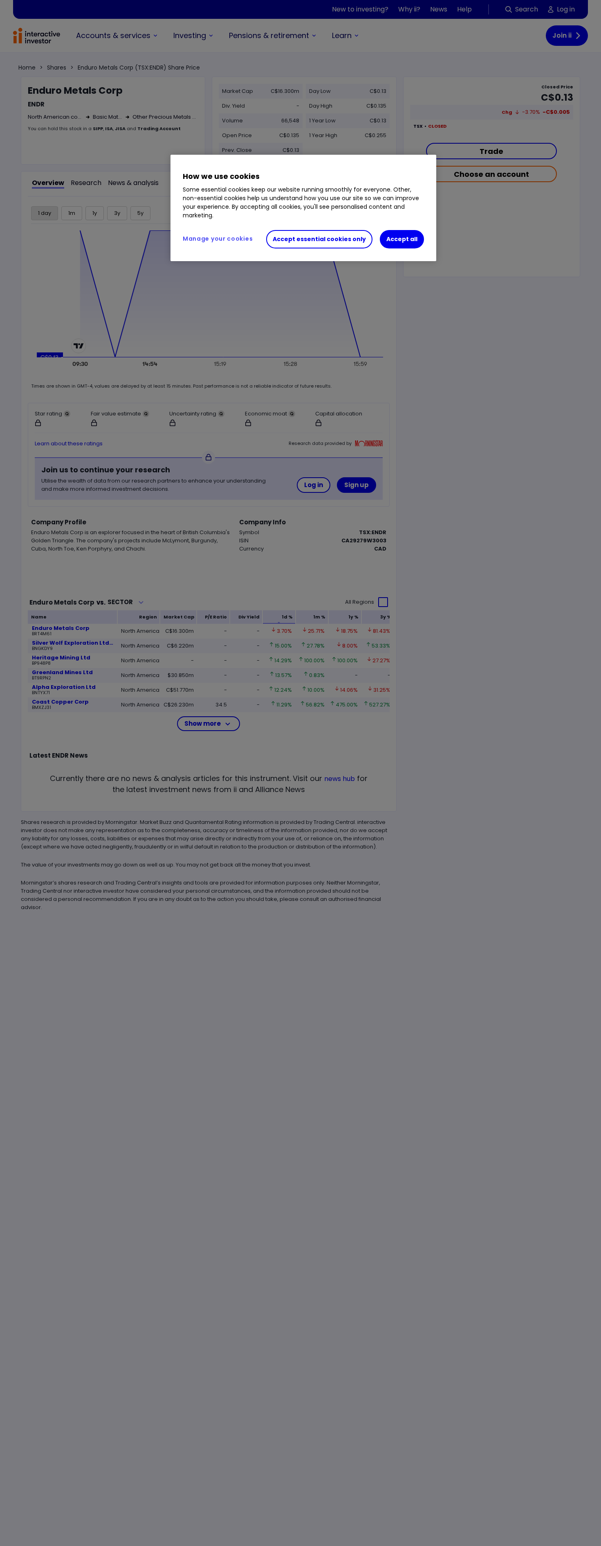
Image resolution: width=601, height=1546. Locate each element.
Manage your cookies (218, 239)
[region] (303, 208)
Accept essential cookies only (319, 239)
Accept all (401, 239)
